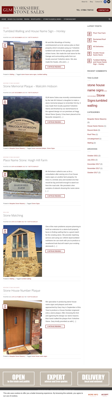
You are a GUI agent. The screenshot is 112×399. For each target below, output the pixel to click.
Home (4, 19)
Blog (91, 2)
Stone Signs (51, 148)
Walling (6, 28)
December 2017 (93, 164)
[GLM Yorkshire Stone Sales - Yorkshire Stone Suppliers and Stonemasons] (23, 10)
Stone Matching (13, 215)
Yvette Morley (33, 37)
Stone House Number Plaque (21, 290)
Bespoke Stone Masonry (11, 83)
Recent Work (92, 130)
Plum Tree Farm (99, 33)
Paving (27, 19)
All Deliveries (98, 46)
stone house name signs (28, 74)
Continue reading (55, 67)
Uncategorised (93, 139)
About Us (84, 2)
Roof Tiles (91, 134)
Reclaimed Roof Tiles (99, 40)
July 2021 (91, 160)
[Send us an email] (108, 1)
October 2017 (92, 172)
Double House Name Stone (98, 54)
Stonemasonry (70, 19)
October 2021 (92, 156)
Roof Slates (35, 19)
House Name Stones (95, 126)
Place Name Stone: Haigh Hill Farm (25, 160)
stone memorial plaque (39, 148)
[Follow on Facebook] (105, 1)
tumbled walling (42, 74)
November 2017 (93, 168)
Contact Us (98, 2)
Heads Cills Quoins (15, 19)
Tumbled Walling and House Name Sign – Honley (34, 31)
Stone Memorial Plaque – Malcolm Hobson (30, 86)
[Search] (109, 19)
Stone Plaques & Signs (52, 19)
